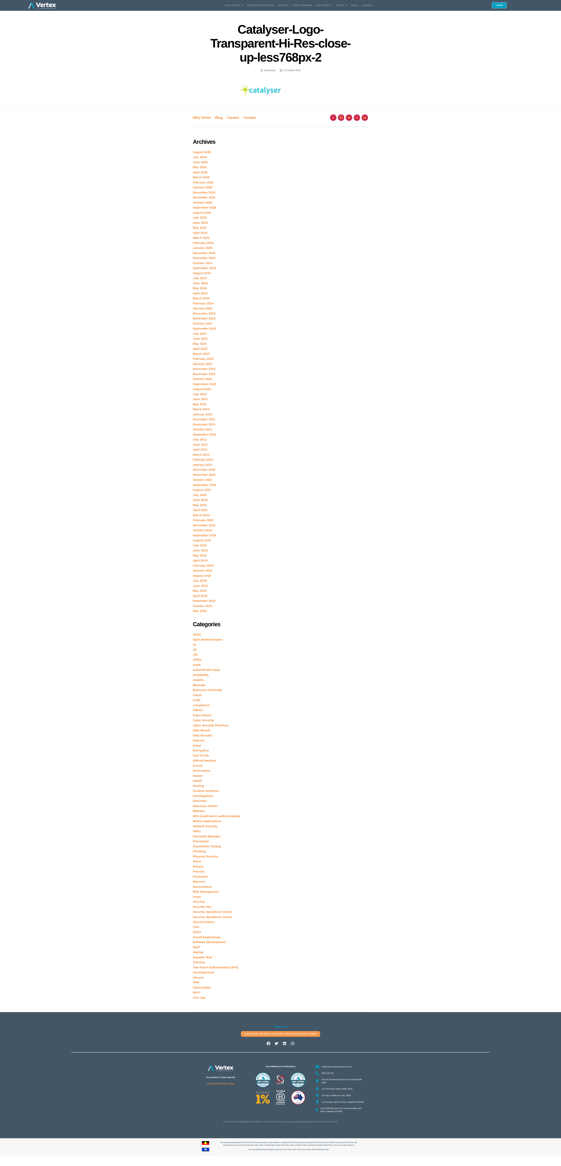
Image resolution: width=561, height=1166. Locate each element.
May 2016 (200, 611)
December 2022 (204, 368)
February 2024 (203, 303)
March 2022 (201, 409)
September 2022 (204, 384)
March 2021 (201, 454)
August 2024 (202, 273)
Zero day (199, 997)
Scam (197, 896)
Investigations (203, 796)
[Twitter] (349, 117)
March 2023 (201, 353)
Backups (199, 685)
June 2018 (200, 585)
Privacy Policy (227, 1083)
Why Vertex (232, 5)
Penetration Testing (260, 5)
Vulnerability (202, 987)
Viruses (198, 977)
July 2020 (200, 495)
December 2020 (204, 469)
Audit (197, 664)
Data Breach (202, 730)
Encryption (201, 750)
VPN (196, 982)
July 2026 (200, 157)
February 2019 (203, 565)
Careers (233, 118)
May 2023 (200, 343)
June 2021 (200, 444)
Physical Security (205, 856)
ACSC (197, 634)
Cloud (197, 695)
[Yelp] (333, 117)
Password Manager (207, 836)
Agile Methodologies (208, 639)
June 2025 (200, 222)
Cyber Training (302, 5)
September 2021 (204, 434)
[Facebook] (341, 117)
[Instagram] (357, 117)
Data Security (202, 735)
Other (197, 831)
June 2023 (200, 338)
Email (197, 745)
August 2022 (202, 389)
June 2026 (200, 162)
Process (199, 871)
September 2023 (204, 328)
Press (197, 861)
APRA (197, 659)
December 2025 (204, 192)
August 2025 (202, 212)
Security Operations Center (212, 911)
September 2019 (204, 535)
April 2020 (200, 510)
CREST (198, 710)
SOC (196, 927)
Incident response (206, 790)
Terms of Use (213, 1083)
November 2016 (204, 600)
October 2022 (202, 379)
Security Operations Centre (212, 917)
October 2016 (202, 606)
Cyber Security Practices (211, 725)
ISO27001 (283, 5)
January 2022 (202, 414)
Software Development (209, 942)
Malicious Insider (205, 806)
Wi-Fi (196, 992)
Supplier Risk (202, 957)
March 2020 (201, 515)
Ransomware (202, 886)
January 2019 (202, 570)
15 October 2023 (292, 70)
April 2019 (200, 560)
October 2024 (202, 263)
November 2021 (204, 424)
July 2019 (200, 545)
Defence (199, 740)
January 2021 (202, 464)
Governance (201, 770)
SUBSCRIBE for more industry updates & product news (280, 1034)
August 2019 (202, 540)
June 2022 (200, 399)
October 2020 (202, 479)
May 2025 (200, 227)
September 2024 (204, 268)
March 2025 (201, 237)
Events (198, 765)
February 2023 (203, 358)
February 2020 (203, 520)
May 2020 (200, 505)
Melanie (271, 70)
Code (196, 700)
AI (194, 644)
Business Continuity (207, 690)
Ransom (199, 881)
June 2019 (200, 550)
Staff (196, 947)
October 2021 (202, 429)
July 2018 (200, 580)
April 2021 (200, 449)
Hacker (198, 775)
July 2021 (200, 439)
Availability (201, 675)
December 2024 (204, 253)
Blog (219, 118)
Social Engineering (206, 937)
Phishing (199, 851)
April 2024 (200, 293)
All (195, 649)
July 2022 (200, 394)
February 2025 (203, 243)
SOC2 (197, 932)
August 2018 (202, 575)
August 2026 (202, 152)
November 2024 (204, 258)
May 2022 (200, 404)
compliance (201, 705)
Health (197, 780)
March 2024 (201, 298)
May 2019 (200, 555)
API (195, 654)
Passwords (201, 841)
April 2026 (200, 172)
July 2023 (200, 333)
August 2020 (202, 490)
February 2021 (203, 459)
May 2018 (200, 590)
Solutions (323, 5)
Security (199, 901)
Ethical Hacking (204, 760)
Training (199, 962)
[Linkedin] (284, 1043)
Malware (199, 811)
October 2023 (202, 323)
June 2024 (200, 283)
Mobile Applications (207, 821)
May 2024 (200, 288)
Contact (367, 5)
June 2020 (200, 500)
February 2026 (203, 182)
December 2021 (204, 419)
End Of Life (201, 755)
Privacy (198, 866)
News (354, 5)
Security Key (202, 906)
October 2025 (202, 202)
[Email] (365, 117)
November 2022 (204, 374)
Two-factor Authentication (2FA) (215, 967)
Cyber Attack (202, 715)
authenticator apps (206, 669)
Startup (198, 952)
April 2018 (200, 595)
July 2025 (200, 217)
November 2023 (204, 318)
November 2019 (204, 525)
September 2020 (204, 485)
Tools (340, 5)
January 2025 (202, 247)
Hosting (198, 785)
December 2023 (204, 313)
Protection (200, 876)
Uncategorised (203, 972)
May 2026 (200, 167)
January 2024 (202, 308)
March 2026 (201, 177)
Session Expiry (204, 922)
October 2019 (202, 530)
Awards (198, 680)
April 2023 (200, 348)
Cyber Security (203, 720)
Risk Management (206, 891)
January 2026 (202, 187)
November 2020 (204, 474)
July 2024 (200, 278)
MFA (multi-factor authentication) (216, 816)
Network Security (205, 826)
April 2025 (200, 232)
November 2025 (204, 197)
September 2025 (204, 207)
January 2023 (202, 364)
